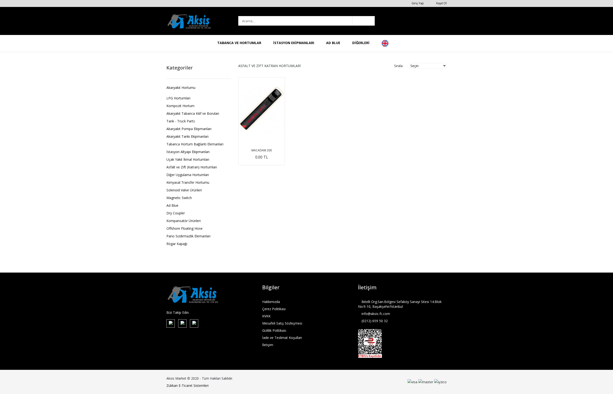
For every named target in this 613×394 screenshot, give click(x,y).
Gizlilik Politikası (274, 330)
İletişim (267, 345)
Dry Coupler (175, 213)
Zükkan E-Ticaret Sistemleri (187, 385)
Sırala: (398, 65)
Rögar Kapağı (176, 244)
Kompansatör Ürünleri (183, 221)
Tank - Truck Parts (180, 121)
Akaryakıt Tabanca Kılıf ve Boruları (192, 113)
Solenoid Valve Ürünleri (184, 190)
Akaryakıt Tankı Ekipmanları (187, 136)
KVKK (266, 316)
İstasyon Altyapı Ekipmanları (188, 152)
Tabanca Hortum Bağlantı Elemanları (194, 144)
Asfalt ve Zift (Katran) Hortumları (191, 167)
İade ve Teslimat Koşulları (282, 337)
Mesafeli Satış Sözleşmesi (282, 323)
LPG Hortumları (178, 98)
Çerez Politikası (274, 309)
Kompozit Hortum (180, 106)
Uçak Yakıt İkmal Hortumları (187, 159)
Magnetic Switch (179, 198)
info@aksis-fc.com (375, 313)
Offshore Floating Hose (184, 228)
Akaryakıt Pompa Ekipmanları (188, 129)
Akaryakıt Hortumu (180, 88)
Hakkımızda (271, 301)
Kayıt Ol (441, 3)
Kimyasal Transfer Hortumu (187, 182)
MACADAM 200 (261, 150)
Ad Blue (172, 205)
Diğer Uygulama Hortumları (187, 175)
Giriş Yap (417, 3)
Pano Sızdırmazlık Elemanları (188, 236)
